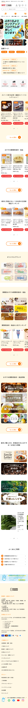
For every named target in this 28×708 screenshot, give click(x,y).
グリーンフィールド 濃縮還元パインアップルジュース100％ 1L (6, 168)
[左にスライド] (10, 128)
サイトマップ (4, 693)
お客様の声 (4, 667)
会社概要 (3, 690)
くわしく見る (20, 530)
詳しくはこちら (5, 610)
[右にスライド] (17, 128)
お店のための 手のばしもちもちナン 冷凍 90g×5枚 (17, 167)
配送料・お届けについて (7, 649)
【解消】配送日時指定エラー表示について (14, 73)
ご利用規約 (4, 680)
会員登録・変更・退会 (6, 643)
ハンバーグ (20, 52)
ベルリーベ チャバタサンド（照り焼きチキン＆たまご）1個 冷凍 (18, 222)
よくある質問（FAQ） (6, 664)
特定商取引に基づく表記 (7, 677)
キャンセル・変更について (7, 655)
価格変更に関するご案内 (9, 68)
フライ (12, 52)
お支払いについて (5, 652)
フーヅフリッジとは (6, 687)
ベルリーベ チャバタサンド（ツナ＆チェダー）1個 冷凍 (6, 221)
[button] (26, 5)
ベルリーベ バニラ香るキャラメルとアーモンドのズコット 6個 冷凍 (6, 115)
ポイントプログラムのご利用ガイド (10, 661)
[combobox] (14, 9)
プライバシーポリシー (6, 683)
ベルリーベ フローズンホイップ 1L (18, 342)
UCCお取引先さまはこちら (7, 670)
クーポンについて (5, 658)
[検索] (24, 9)
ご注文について (5, 646)
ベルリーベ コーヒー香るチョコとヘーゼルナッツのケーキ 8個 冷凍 (18, 115)
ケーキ (4, 52)
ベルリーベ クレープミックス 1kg (6, 342)
